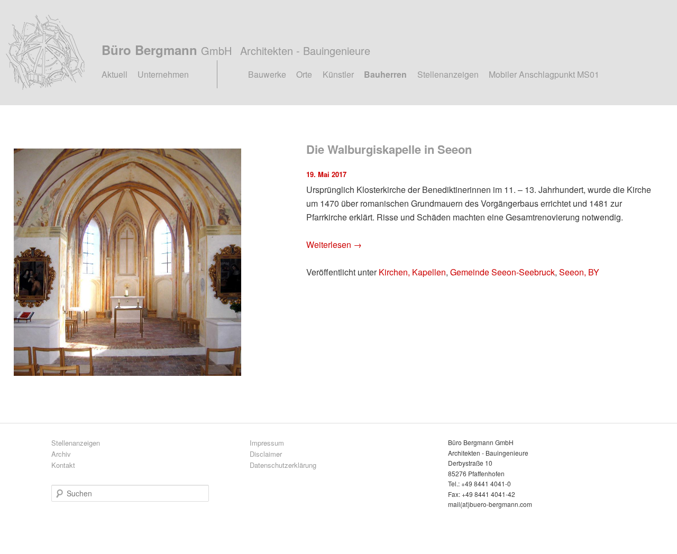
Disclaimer (266, 454)
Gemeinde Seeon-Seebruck (502, 272)
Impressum (267, 443)
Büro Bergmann (236, 50)
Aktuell (114, 74)
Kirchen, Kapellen (412, 272)
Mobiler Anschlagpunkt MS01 (544, 74)
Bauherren (385, 74)
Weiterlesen (334, 244)
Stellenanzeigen (448, 74)
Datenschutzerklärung (283, 465)
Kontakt (63, 465)
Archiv (61, 454)
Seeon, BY (579, 272)
